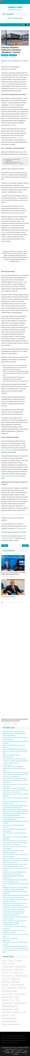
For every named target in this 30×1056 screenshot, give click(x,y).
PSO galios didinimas (7, 1003)
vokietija (13, 1015)
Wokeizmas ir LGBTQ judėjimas (9, 1021)
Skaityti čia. (13, 125)
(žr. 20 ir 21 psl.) (18, 137)
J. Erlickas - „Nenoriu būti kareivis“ (11, 762)
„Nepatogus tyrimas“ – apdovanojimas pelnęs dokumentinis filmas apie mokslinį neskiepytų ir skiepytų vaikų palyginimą (14, 733)
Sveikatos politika (6, 1012)
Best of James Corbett (8, 757)
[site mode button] (24, 25)
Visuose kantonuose (7, 450)
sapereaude (13, 57)
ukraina (24, 1012)
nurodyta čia (4, 84)
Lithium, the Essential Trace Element (11, 755)
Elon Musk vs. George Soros (9, 932)
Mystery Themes (20, 1049)
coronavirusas (18, 960)
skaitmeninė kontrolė (7, 1009)
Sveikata (25, 1051)
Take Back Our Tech (7, 764)
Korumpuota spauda (7, 997)
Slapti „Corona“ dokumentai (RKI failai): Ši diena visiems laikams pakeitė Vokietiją (13, 573)
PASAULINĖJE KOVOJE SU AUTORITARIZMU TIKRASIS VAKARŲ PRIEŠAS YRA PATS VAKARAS (14, 720)
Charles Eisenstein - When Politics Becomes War (14, 759)
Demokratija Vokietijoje (7, 966)
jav (21, 972)
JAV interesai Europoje (7, 975)
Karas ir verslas (5, 978)
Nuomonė (24, 1052)
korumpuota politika (20, 994)
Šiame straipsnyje (19, 88)
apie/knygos (16, 1054)
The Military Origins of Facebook (10, 924)
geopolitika (16, 972)
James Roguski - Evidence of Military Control (13, 889)
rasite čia (3, 232)
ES (10, 972)
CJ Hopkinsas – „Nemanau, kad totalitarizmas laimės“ (16, 760)
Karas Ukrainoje (6, 982)
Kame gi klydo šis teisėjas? (8, 596)
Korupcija (16, 997)
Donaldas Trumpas (18, 969)
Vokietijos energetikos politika (9, 1018)
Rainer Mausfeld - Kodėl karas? (10, 938)
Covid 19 (4, 963)
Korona (4, 988)
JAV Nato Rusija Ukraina (21, 975)
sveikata (16, 1009)
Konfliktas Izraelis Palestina (17, 985)
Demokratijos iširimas (21, 966)
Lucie (13, 598)
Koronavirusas (13, 55)
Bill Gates (4, 960)
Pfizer (12, 1000)
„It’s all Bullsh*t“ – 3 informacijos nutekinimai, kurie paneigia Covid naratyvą (26, 545)
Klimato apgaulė (16, 982)
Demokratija (4, 55)
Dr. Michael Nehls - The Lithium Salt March (13, 766)
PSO (18, 1000)
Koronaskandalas (12, 988)
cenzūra (11, 960)
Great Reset (17, 1052)
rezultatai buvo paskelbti (11, 476)
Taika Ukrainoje (16, 1012)
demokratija (11, 963)
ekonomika (4, 972)
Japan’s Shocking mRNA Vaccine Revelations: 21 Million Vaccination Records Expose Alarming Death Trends (15, 751)
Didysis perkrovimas (7, 969)
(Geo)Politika (6, 1051)
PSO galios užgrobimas (20, 1003)
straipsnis (9, 61)
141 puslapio (12, 105)
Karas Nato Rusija (16, 978)
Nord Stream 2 (5, 1000)
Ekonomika (19, 1051)
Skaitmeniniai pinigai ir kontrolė (9, 1006)
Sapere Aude (15, 7)
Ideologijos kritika (9, 1052)
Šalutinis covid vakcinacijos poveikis (10, 1024)
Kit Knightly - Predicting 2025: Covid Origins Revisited (15, 887)
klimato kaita (5, 985)
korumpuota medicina (7, 994)
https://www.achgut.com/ (19, 528)
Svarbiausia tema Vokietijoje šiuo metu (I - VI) (14, 930)
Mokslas (13, 1051)
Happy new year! (7, 940)
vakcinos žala (5, 1015)
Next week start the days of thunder (11, 915)
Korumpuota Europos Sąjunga (9, 991)
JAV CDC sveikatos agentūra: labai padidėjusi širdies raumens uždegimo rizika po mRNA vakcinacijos (6, 545)
